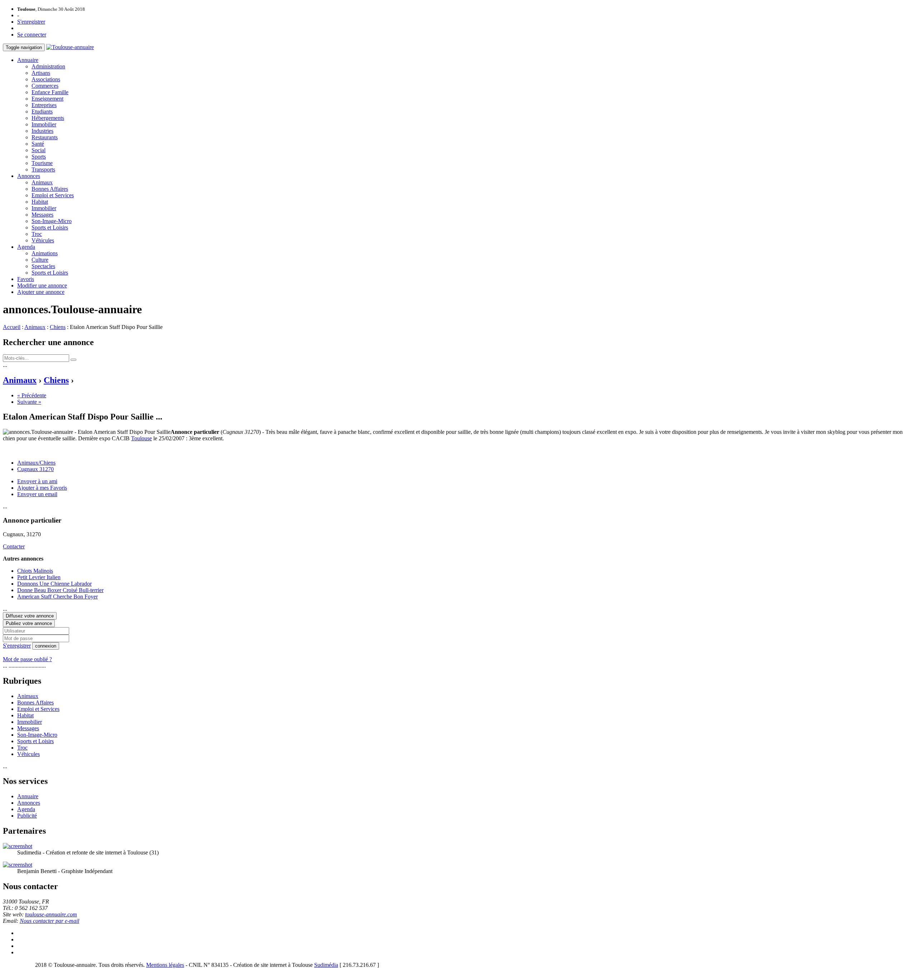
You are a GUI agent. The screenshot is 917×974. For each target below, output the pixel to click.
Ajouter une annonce (40, 292)
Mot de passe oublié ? (27, 659)
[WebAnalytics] (17, 965)
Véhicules (43, 240)
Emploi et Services (53, 195)
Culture (40, 260)
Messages (42, 215)
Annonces (28, 176)
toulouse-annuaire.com (51, 914)
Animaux (42, 182)
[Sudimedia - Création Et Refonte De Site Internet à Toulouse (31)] (17, 846)
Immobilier (44, 124)
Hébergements (48, 118)
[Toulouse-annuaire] (70, 47)
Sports (39, 157)
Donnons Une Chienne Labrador (54, 584)
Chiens (58, 327)
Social (38, 150)
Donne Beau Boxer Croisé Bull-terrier (60, 590)
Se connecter (31, 35)
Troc (37, 234)
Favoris (25, 279)
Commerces (45, 86)
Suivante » (29, 402)
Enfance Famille (50, 92)
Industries (42, 131)
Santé (38, 144)
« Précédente (31, 395)
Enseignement (47, 99)
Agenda (26, 247)
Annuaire (27, 60)
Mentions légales (165, 965)
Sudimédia (326, 965)
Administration (48, 66)
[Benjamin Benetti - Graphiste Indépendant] (17, 865)
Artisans (41, 73)
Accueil (11, 327)
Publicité (27, 816)
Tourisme (42, 163)
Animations (45, 253)
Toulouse (141, 438)
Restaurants (45, 137)
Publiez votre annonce (29, 623)
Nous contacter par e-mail (49, 921)
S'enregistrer (31, 22)
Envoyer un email (37, 494)
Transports (43, 169)
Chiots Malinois (35, 571)
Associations (46, 79)
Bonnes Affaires (50, 189)
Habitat (40, 202)
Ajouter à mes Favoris (42, 488)
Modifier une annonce (42, 285)
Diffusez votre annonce (30, 616)
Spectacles (43, 266)
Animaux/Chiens (36, 463)
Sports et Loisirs (50, 227)
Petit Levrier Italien (39, 577)
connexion (45, 646)
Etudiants (42, 111)
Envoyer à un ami (37, 481)
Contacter (14, 546)
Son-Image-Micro (52, 221)
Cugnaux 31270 (35, 469)
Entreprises (44, 105)
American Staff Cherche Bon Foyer (57, 596)
